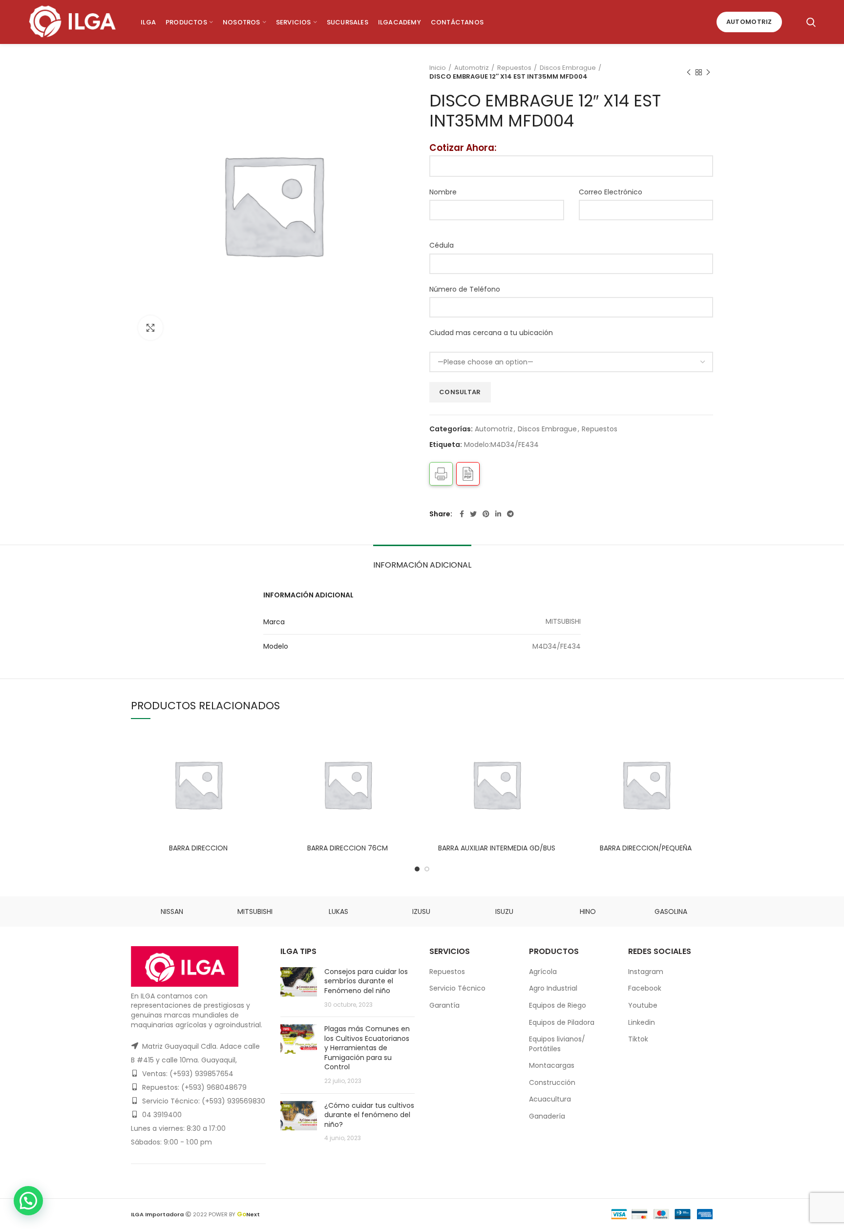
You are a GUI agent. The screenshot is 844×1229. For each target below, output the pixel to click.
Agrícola (543, 971)
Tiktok (638, 1039)
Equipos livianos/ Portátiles (557, 1044)
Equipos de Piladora (561, 1022)
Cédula (441, 245)
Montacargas (551, 1065)
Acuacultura (550, 1099)
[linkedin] (498, 514)
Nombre (443, 192)
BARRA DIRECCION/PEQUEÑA (646, 848)
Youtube (642, 1005)
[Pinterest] (486, 514)
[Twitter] (473, 514)
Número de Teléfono (464, 289)
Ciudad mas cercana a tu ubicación (491, 333)
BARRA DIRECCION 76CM (347, 848)
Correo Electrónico (610, 192)
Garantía (444, 1005)
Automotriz (749, 21)
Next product (708, 72)
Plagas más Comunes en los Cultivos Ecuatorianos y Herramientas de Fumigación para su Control (367, 1048)
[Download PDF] (468, 474)
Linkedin (641, 1022)
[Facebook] (462, 514)
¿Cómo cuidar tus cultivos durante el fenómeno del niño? (369, 1115)
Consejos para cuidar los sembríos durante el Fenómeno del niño (366, 981)
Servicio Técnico (457, 988)
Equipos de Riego (557, 1005)
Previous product (689, 72)
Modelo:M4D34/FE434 (501, 445)
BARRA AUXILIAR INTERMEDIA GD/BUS (496, 848)
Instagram (645, 971)
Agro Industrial (553, 988)
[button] (28, 1200)
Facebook (644, 988)
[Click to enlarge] (150, 328)
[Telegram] (510, 514)
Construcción (552, 1082)
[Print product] (441, 474)
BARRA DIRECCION (198, 848)
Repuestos (514, 68)
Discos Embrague (568, 68)
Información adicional (422, 565)
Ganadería (547, 1116)
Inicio (437, 68)
